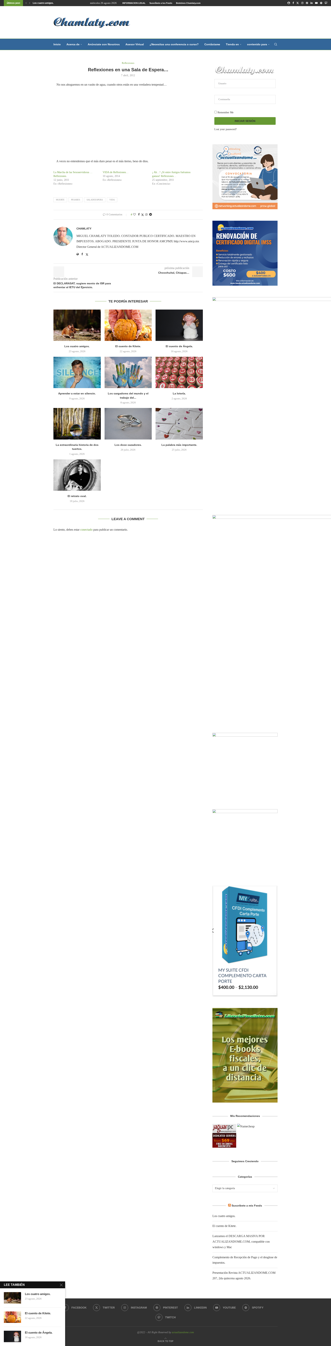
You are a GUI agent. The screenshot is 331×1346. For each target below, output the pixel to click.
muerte (60, 200)
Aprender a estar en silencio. (77, 393)
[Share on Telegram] (150, 214)
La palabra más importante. (179, 444)
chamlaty (83, 228)
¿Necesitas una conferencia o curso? (174, 44)
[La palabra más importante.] (179, 423)
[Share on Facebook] (139, 214)
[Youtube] (316, 3)
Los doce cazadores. (128, 444)
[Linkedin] (312, 3)
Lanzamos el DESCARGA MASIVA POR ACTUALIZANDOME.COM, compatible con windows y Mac (241, 1241)
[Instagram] (302, 3)
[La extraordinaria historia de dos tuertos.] (77, 423)
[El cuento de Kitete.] (128, 325)
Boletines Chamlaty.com (188, 3)
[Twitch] (326, 3)
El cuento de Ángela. (179, 346)
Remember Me (225, 112)
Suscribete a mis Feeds (247, 1205)
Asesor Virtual (134, 44)
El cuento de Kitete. (43, 3)
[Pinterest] (307, 3)
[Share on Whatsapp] (146, 214)
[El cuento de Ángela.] (179, 325)
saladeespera (95, 200)
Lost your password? (225, 129)
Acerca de (72, 44)
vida (112, 200)
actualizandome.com (183, 1332)
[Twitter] (297, 3)
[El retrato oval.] (77, 475)
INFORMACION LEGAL (134, 3)
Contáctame (212, 44)
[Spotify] (321, 3)
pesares (75, 200)
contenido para (257, 44)
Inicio (57, 44)
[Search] (276, 44)
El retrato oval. (77, 496)
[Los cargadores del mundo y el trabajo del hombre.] (128, 372)
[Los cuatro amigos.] (77, 325)
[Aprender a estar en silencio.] (77, 372)
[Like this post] (134, 214)
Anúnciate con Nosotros (104, 44)
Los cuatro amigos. (77, 346)
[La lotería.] (179, 372)
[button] (26, 3)
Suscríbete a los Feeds (160, 3)
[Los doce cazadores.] (128, 423)
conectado (86, 529)
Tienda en (232, 44)
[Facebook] (293, 3)
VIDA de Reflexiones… (116, 172)
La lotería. (179, 393)
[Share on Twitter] (142, 214)
